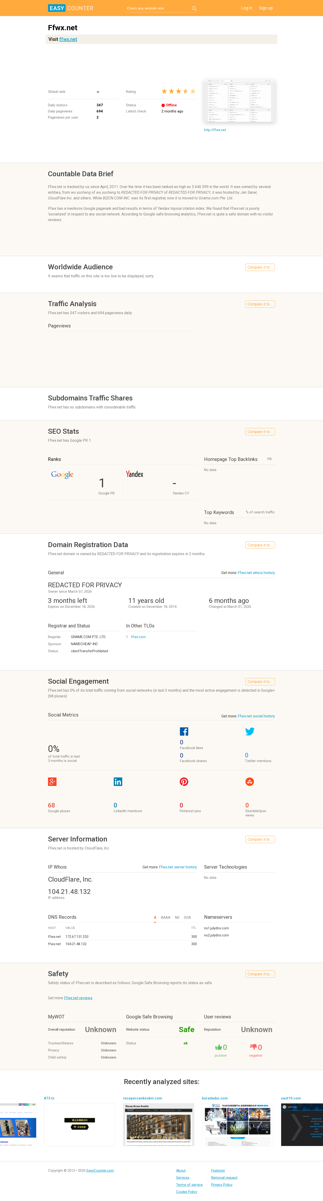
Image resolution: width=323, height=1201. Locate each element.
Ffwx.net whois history (256, 572)
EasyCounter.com (100, 1170)
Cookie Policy (186, 1192)
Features (218, 1170)
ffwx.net (68, 39)
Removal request (224, 1177)
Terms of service (189, 1185)
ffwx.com (138, 637)
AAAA (165, 917)
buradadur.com (215, 1098)
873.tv (49, 1098)
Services (182, 1177)
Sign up (266, 7)
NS (177, 917)
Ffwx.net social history (256, 716)
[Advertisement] (161, 61)
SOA (187, 917)
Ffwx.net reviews (78, 998)
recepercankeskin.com (142, 1098)
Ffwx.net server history (178, 867)
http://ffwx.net (215, 130)
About (181, 1170)
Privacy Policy (221, 1185)
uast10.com (291, 1098)
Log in (246, 7)
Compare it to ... (260, 267)
